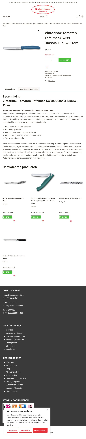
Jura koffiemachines (14, 385)
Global (10, 212)
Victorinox (51, 81)
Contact (9, 330)
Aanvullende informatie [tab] (29, 89)
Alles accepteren (40, 430)
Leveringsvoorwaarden (15, 336)
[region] (27, 421)
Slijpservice (11, 346)
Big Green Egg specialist (16, 378)
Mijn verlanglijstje (13, 372)
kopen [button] (7, 217)
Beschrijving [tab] (10, 89)
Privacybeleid (11, 343)
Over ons (10, 362)
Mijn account (11, 365)
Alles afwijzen (25, 430)
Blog (8, 369)
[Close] (48, 409)
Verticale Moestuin (14, 388)
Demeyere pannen (14, 382)
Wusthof (11, 267)
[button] (39, 31)
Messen (50, 77)
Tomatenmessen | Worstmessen (61, 75)
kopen (66, 60)
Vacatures (10, 349)
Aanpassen (13, 430)
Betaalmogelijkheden (15, 339)
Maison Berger (12, 391)
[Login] (77, 16)
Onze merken (11, 375)
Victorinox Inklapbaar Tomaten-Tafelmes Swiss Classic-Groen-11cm (43, 200)
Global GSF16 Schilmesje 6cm (70, 198)
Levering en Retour (14, 333)
